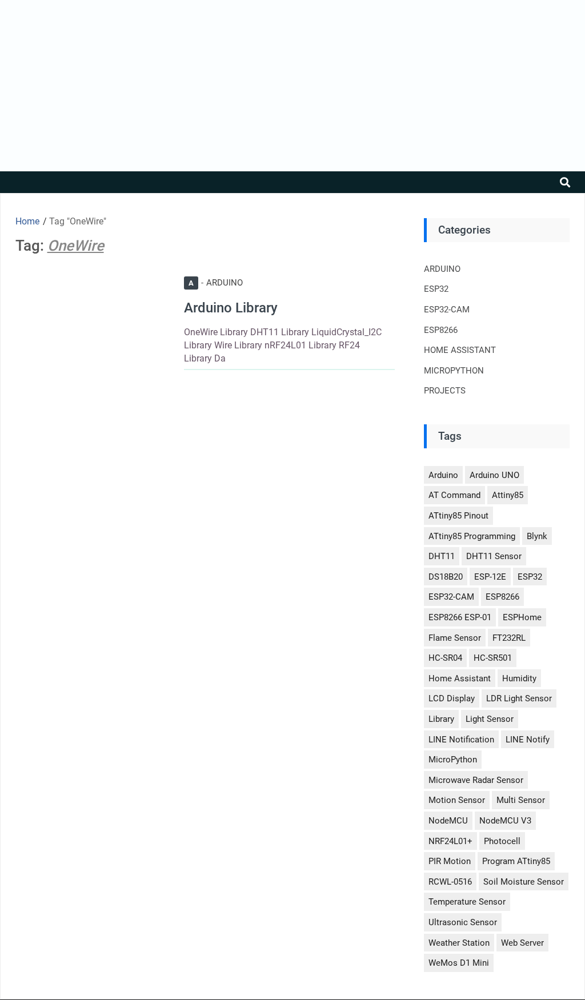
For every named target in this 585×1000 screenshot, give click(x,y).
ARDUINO (216, 283)
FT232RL (509, 638)
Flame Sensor (454, 638)
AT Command (454, 495)
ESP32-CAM (447, 309)
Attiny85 (507, 495)
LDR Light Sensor (519, 698)
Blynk (537, 536)
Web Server (522, 943)
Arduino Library (231, 308)
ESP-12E (490, 577)
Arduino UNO (494, 475)
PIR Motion (449, 861)
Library (441, 719)
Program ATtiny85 (516, 861)
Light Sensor (490, 719)
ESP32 (436, 289)
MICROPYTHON (454, 371)
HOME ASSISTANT (460, 350)
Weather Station (459, 943)
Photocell (502, 841)
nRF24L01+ (450, 841)
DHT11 (441, 556)
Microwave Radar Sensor (475, 780)
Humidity (519, 678)
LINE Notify (528, 739)
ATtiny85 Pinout (458, 516)
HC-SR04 (445, 658)
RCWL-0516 (450, 882)
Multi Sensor (520, 800)
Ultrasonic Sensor (462, 922)
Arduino (443, 475)
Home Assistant (459, 678)
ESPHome (522, 617)
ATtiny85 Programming (471, 536)
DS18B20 (445, 577)
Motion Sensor (456, 800)
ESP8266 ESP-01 (459, 617)
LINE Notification (461, 739)
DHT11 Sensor (494, 556)
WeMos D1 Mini (458, 963)
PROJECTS (445, 390)
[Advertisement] (292, 86)
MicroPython (452, 759)
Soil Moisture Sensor (523, 882)
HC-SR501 (493, 658)
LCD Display (451, 698)
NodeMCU (448, 821)
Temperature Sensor (467, 902)
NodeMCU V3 (505, 821)
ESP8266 (441, 330)
